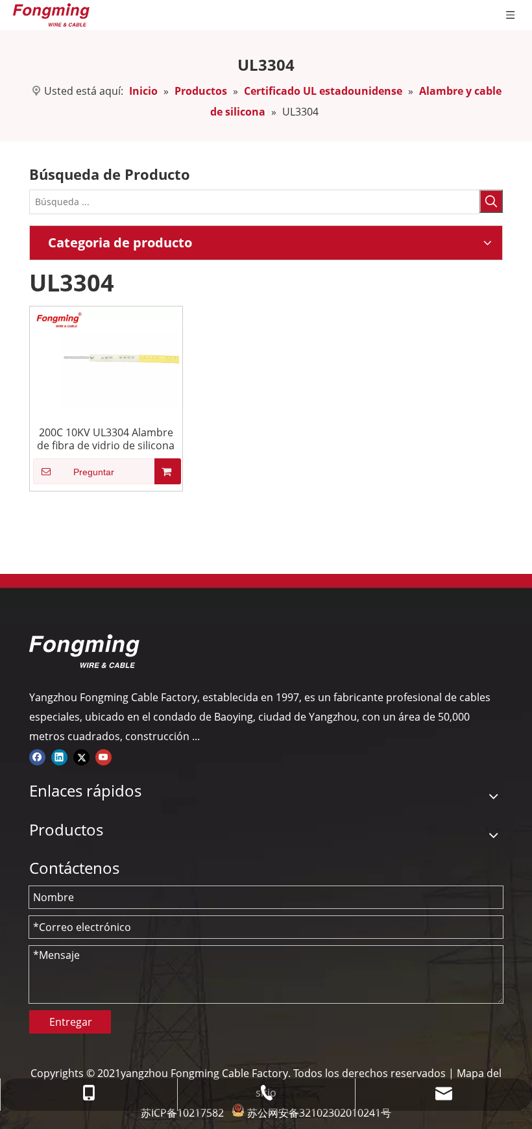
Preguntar (93, 472)
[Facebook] (37, 756)
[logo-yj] (84, 651)
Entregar (70, 1022)
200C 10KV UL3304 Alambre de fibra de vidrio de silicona (106, 439)
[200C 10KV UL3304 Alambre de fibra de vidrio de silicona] (106, 357)
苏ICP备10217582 (182, 1113)
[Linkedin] (59, 756)
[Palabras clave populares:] (491, 201)
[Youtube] (103, 756)
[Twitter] (81, 756)
